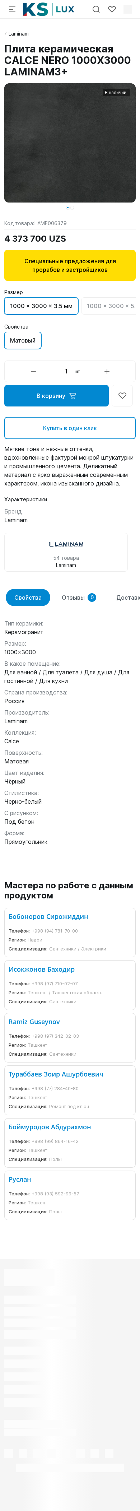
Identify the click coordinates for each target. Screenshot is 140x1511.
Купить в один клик (70, 428)
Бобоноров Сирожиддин (48, 916)
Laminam (19, 34)
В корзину (51, 395)
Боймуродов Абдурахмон (50, 1126)
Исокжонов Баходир (42, 969)
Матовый (23, 340)
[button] (67, 207)
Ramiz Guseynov (34, 1021)
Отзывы (78, 597)
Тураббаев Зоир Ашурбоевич (56, 1074)
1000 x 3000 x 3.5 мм (41, 306)
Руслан (20, 1179)
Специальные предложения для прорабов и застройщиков (70, 265)
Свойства (28, 597)
